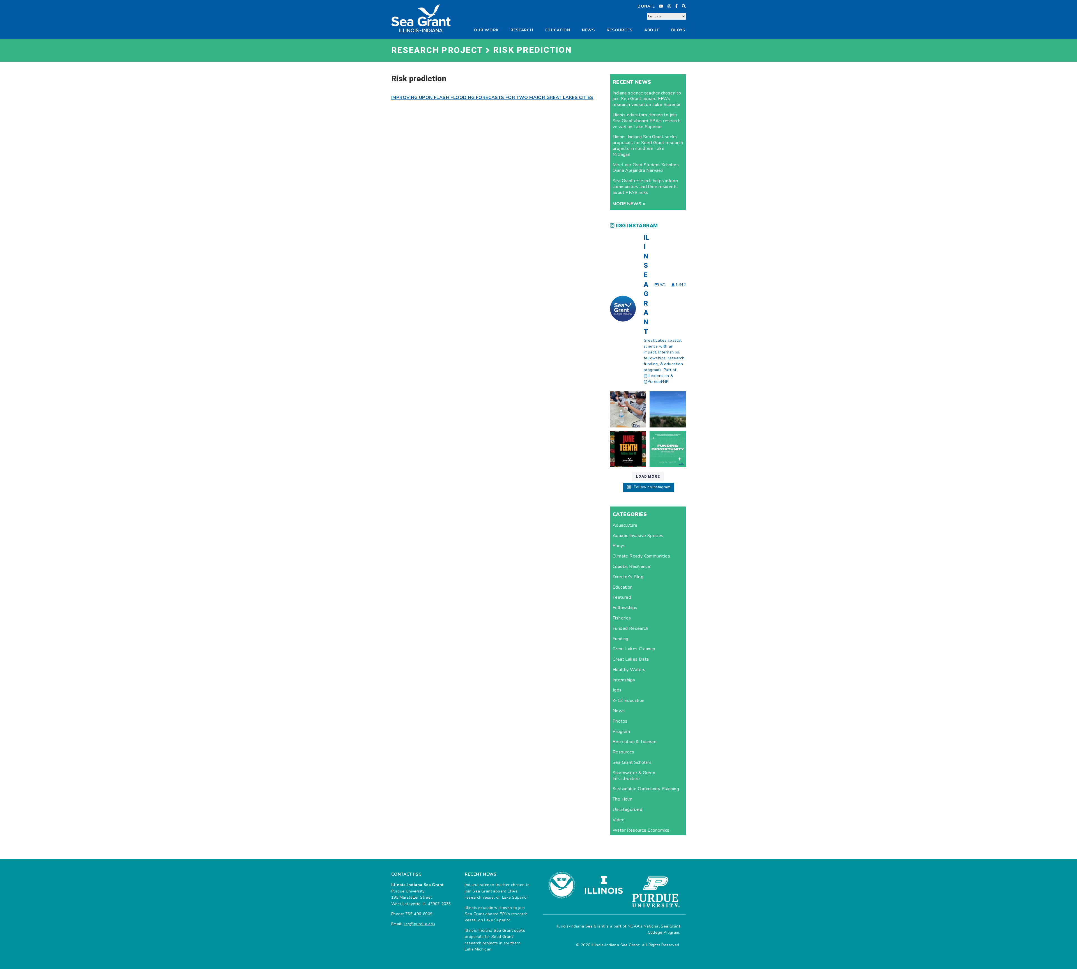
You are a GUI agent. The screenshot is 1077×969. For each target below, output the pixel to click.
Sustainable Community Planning (646, 789)
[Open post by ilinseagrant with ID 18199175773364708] (628, 449)
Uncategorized (627, 809)
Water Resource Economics (641, 830)
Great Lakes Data (631, 659)
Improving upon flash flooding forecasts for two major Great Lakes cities (492, 97)
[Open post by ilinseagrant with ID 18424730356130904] (668, 449)
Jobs (617, 690)
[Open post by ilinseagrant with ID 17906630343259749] (668, 409)
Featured (622, 597)
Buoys (619, 546)
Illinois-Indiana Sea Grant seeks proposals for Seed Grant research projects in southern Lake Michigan (648, 145)
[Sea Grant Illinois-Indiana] (421, 18)
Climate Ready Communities (641, 556)
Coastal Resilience (631, 566)
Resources (623, 752)
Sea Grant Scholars (632, 762)
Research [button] (521, 30)
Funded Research (630, 628)
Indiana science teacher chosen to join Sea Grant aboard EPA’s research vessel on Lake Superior (647, 99)
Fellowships (625, 608)
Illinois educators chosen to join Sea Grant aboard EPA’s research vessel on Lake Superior (646, 121)
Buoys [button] (678, 30)
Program (621, 732)
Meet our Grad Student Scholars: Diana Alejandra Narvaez (646, 168)
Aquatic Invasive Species (638, 536)
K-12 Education (629, 700)
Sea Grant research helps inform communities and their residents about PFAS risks (645, 187)
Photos (620, 721)
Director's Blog (628, 577)
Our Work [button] (486, 30)
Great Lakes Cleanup (634, 649)
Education (557, 30)
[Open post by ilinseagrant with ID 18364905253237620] (628, 409)
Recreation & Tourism (634, 742)
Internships (624, 680)
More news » (629, 204)
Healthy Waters (629, 670)
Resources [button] (619, 30)
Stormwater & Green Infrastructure (634, 776)
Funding (621, 639)
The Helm (622, 799)
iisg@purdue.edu (419, 924)
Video (619, 820)
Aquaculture (625, 525)
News (588, 30)
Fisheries (622, 618)
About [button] (651, 30)
